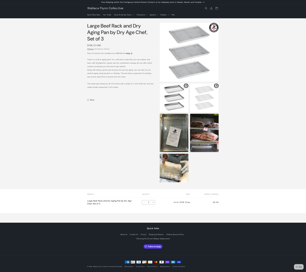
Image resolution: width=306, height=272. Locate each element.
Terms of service (152, 266)
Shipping (90, 49)
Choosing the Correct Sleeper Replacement (153, 238)
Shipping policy (165, 266)
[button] (124, 14)
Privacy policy (140, 266)
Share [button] (92, 100)
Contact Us (134, 234)
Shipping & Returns (156, 234)
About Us (123, 234)
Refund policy (129, 266)
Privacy (143, 234)
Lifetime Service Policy (175, 234)
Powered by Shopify (116, 266)
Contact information (178, 266)
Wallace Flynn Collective (101, 266)
